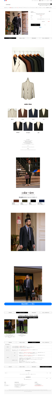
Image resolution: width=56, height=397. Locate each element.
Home (5, 7)
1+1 (8, 7)
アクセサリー (40, 7)
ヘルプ (5, 384)
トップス (24, 7)
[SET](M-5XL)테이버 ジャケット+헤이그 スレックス (10, 334)
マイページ (45, 0)
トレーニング (29, 7)
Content (40, 5)
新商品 (10, 7)
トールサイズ (16, 7)
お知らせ (48, 0)
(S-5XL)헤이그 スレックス (22, 334)
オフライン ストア (43, 5)
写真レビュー (47, 5)
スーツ (35, 7)
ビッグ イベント (50, 5)
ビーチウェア (32, 7)
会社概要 (5, 383)
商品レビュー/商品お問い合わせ (46, 312)
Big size (12, 7)
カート (39, 0)
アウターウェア (20, 7)
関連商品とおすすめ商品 (22, 312)
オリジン (7, 7)
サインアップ (36, 0)
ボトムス (26, 7)
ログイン (33, 0)
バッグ (38, 7)
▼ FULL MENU (50, 7)
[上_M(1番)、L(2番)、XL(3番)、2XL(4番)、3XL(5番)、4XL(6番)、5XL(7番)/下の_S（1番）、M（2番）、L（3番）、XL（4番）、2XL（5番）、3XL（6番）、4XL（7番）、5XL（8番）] (9, 336)
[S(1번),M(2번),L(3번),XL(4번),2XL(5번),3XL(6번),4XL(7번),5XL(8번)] (22, 335)
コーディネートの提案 (45, 7)
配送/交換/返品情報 (34, 312)
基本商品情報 (10, 312)
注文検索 (42, 0)
